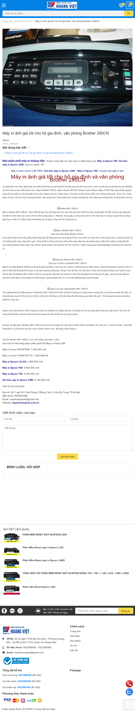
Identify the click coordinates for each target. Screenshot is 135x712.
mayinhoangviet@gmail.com (24, 399)
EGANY (29, 709)
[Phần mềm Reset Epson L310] (11, 590)
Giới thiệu (75, 636)
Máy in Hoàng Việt (55, 343)
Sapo (52, 709)
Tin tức (73, 645)
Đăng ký (126, 610)
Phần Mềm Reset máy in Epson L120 (43, 547)
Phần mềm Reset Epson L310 (39, 586)
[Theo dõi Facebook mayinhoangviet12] (4, 610)
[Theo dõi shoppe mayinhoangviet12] (20, 610)
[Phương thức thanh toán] (22, 700)
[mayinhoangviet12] (67, 5)
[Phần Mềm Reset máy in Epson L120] (11, 550)
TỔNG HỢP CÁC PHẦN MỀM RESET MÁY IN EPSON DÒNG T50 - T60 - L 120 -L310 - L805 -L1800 (76, 573)
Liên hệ (74, 650)
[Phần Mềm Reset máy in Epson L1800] (11, 563)
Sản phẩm (75, 640)
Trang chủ (75, 631)
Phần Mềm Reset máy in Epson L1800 (44, 560)
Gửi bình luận (67, 456)
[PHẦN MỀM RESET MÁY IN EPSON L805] (11, 537)
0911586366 (29, 647)
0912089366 (44, 647)
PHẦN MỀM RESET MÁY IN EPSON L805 (45, 534)
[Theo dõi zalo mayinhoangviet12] (12, 610)
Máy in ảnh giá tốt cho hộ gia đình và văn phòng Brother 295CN (39, 152)
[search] (128, 13)
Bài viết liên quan (16, 529)
